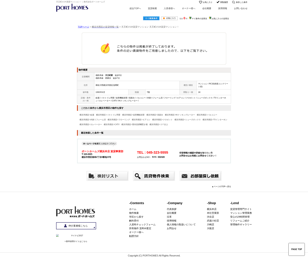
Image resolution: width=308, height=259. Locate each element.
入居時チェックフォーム (142, 224)
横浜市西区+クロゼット (162, 120)
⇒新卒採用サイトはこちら (75, 241)
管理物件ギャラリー (241, 224)
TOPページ (83, 26)
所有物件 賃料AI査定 (140, 228)
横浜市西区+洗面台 (154, 115)
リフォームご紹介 (239, 220)
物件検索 (134, 213)
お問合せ (171, 228)
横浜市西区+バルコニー (207, 115)
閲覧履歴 (224, 2)
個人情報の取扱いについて (181, 224)
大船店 (210, 228)
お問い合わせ (241, 8)
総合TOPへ (135, 8)
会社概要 (206, 8)
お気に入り (207, 2)
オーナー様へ (188, 8)
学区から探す (136, 216)
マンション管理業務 (241, 213)
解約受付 (134, 220)
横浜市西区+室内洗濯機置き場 (134, 124)
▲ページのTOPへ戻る (221, 186)
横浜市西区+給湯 (87, 115)
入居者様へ (169, 8)
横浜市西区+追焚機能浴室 (133, 115)
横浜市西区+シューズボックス (188, 120)
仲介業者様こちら (78, 225)
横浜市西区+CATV (112, 124)
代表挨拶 (171, 209)
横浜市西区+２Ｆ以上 (159, 124)
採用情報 (222, 8)
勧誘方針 (134, 236)
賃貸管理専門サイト (241, 209)
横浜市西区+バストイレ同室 (108, 115)
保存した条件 (241, 2)
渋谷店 (210, 216)
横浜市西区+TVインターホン (215, 120)
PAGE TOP (296, 249)
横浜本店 (212, 209)
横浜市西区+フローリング (119, 120)
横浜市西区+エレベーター (91, 124)
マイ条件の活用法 (199, 18)
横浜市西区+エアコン (141, 120)
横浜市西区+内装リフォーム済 (93, 120)
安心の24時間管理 (240, 216)
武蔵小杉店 (213, 220)
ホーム (132, 209)
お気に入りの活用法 (220, 18)
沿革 (169, 216)
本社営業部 (213, 213)
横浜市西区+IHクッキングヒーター (180, 115)
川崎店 (210, 224)
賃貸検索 (152, 8)
